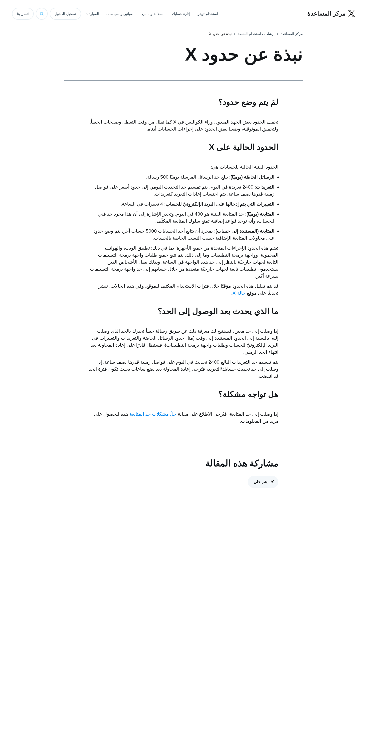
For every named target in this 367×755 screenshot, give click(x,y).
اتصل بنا (23, 14)
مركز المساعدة (292, 34)
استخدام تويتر (208, 14)
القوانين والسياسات (120, 14)
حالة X (238, 293)
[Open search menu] (42, 14)
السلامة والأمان (153, 14)
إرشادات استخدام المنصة (256, 34)
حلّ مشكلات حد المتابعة (153, 414)
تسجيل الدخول (65, 14)
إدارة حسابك (181, 14)
